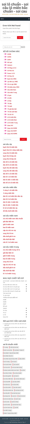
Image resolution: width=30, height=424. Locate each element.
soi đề (16, 407)
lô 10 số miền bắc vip (10, 208)
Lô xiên (9, 98)
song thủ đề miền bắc (10, 171)
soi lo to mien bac (8, 399)
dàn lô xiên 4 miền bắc (10, 179)
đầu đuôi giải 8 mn (9, 236)
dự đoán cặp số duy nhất (10, 358)
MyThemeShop (14, 422)
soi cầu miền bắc (8, 378)
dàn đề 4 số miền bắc (10, 173)
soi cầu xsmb (17, 387)
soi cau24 (16, 364)
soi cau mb (7, 367)
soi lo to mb (22, 396)
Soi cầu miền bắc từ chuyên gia (11, 286)
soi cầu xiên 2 (7, 387)
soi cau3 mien (7, 364)
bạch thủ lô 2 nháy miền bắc (12, 150)
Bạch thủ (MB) (11, 79)
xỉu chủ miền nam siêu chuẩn (13, 218)
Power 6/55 (11, 73)
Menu (2, 19)
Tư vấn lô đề (6, 295)
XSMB (9, 54)
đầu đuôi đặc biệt (9, 239)
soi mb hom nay (16, 404)
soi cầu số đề (16, 381)
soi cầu (23, 370)
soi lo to (14, 396)
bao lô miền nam (8, 227)
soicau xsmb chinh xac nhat (11, 370)
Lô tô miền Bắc (11, 117)
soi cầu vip (7, 384)
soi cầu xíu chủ (19, 390)
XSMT (9, 60)
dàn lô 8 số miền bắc (10, 199)
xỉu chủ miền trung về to (11, 250)
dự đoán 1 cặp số (19, 350)
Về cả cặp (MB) (12, 84)
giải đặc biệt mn (8, 221)
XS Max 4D (10, 71)
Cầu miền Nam (11, 90)
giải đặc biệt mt (8, 253)
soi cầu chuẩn (17, 373)
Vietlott (9, 65)
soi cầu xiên (15, 384)
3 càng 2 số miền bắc (10, 190)
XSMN (9, 57)
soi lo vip (18, 399)
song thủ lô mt (8, 261)
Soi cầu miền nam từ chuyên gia (11, 289)
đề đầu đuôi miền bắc (10, 211)
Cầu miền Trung (12, 92)
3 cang (6, 347)
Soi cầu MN (7, 381)
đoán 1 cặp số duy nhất (10, 413)
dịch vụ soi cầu (8, 350)
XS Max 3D (10, 76)
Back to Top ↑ (22, 422)
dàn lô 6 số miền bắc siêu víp (12, 196)
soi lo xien (6, 401)
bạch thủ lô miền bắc (10, 147)
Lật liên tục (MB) (12, 82)
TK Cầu (5, 310)
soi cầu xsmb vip (8, 390)
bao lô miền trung (9, 258)
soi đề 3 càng (7, 410)
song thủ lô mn (8, 233)
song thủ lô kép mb (9, 159)
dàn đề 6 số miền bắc (10, 162)
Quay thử (10, 125)
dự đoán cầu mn (8, 356)
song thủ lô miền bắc (10, 153)
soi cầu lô (15, 376)
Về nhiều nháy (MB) (13, 87)
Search (23, 47)
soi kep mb (7, 396)
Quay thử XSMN (12, 134)
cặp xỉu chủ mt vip (9, 264)
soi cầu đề (6, 393)
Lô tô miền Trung (12, 123)
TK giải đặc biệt (12, 109)
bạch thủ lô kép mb (9, 156)
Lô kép (9, 101)
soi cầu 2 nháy (8, 373)
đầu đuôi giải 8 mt (9, 267)
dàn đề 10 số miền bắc (10, 182)
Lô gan (9, 95)
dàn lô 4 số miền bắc (10, 177)
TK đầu (9, 103)
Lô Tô (4, 314)
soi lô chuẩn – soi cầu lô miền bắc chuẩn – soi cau (15, 7)
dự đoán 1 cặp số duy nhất (11, 353)
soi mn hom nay (8, 407)
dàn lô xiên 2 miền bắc (10, 202)
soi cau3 (14, 361)
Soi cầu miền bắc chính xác (10, 284)
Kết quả (9, 62)
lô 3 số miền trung (9, 273)
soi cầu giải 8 (7, 376)
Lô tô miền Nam (12, 120)
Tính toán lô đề (7, 293)
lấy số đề (22, 358)
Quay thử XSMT (12, 131)
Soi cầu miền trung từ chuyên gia (11, 291)
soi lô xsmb (7, 404)
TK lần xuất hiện (12, 112)
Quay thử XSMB (12, 128)
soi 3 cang (7, 361)
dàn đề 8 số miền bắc (10, 165)
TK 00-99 (10, 114)
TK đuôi (9, 106)
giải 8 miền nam (8, 224)
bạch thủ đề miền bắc (10, 168)
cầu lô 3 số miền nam (10, 242)
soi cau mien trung (17, 367)
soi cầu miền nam (19, 378)
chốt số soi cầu (14, 347)
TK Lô (4, 312)
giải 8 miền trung (9, 256)
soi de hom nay (16, 393)
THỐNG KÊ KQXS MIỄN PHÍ (10, 297)
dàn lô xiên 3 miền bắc (10, 205)
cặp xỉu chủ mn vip (9, 230)
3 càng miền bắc (8, 193)
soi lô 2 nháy (15, 401)
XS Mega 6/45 (11, 68)
